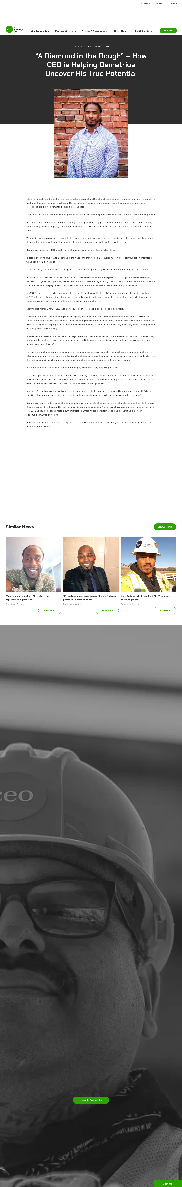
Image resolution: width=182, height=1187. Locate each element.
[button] (40, 31)
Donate (168, 30)
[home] (15, 30)
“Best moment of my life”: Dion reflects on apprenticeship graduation (27, 598)
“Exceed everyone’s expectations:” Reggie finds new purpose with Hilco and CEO (90, 598)
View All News (165, 526)
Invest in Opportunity (91, 1100)
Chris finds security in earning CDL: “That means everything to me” (145, 598)
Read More (49, 610)
